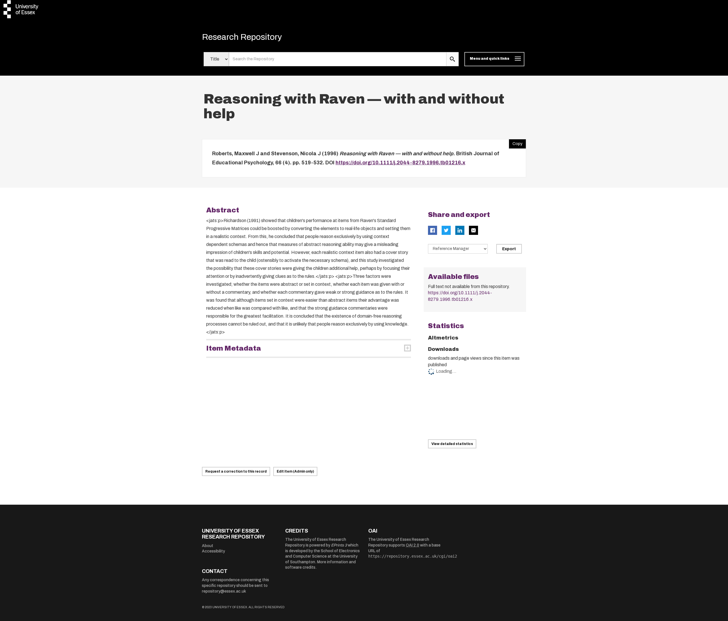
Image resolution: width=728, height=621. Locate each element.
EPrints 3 (339, 545)
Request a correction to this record (236, 471)
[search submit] (452, 59)
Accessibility (213, 551)
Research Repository (242, 37)
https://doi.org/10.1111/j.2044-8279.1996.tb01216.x (400, 162)
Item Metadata (233, 348)
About (207, 546)
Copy (515, 142)
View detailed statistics (452, 444)
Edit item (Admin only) (295, 471)
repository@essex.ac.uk (224, 591)
